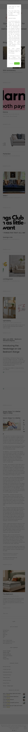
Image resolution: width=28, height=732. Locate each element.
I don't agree (11, 63)
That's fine (17, 63)
